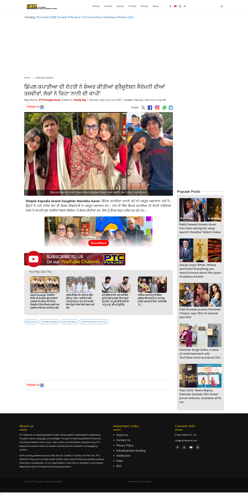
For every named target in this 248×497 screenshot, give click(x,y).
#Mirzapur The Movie (81, 17)
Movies (144, 6)
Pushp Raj (80, 100)
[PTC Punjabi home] (42, 6)
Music (156, 6)
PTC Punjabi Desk (49, 100)
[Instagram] (180, 6)
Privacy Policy (125, 445)
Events (120, 6)
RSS (118, 466)
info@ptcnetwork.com (186, 440)
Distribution (123, 455)
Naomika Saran (69, 321)
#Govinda (42, 17)
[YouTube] (175, 6)
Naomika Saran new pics (94, 321)
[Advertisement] (124, 47)
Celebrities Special (44, 77)
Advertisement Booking (131, 450)
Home (27, 77)
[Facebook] (170, 6)
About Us (122, 435)
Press (119, 460)
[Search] (221, 6)
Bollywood (31, 321)
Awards (108, 6)
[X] (185, 6)
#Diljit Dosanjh (58, 17)
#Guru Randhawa (106, 17)
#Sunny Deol (125, 17)
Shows (96, 6)
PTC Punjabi (145, 481)
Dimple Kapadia (49, 321)
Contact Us (123, 440)
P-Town (132, 6)
